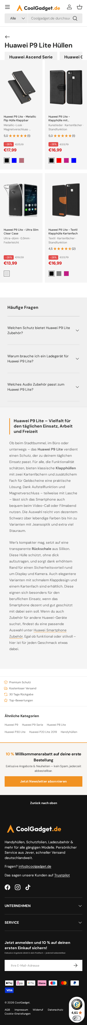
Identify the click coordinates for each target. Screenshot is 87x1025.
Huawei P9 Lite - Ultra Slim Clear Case (21, 231)
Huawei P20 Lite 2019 (43, 732)
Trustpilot (62, 875)
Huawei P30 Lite (15, 732)
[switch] (77, 1018)
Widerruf (38, 1009)
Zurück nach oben (43, 803)
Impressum (21, 1009)
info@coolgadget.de (35, 866)
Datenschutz (55, 1009)
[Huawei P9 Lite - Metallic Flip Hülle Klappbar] (21, 87)
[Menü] (7, 7)
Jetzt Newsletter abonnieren (43, 781)
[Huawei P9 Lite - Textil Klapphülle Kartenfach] (66, 200)
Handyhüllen (69, 732)
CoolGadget (22, 1002)
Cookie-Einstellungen (17, 1013)
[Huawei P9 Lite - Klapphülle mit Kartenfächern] (66, 87)
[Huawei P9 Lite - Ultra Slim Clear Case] (21, 200)
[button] (79, 7)
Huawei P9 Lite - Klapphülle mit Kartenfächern (59, 120)
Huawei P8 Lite (56, 725)
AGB (7, 1009)
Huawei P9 (11, 725)
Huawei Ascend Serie (31, 57)
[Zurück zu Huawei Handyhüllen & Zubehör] (7, 37)
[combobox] (43, 18)
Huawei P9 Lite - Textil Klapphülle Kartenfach (63, 231)
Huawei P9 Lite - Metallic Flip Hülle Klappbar (20, 118)
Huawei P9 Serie (32, 725)
